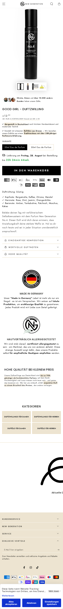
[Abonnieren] (59, 550)
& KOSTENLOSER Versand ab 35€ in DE (25, 119)
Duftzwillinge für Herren (46, 416)
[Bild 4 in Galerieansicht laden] (42, 86)
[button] (51, 3)
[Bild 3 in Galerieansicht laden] (35, 86)
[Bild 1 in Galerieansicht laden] (20, 86)
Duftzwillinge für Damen (16, 416)
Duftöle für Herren (46, 428)
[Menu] (4, 3)
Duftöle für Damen (16, 428)
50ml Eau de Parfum (41, 148)
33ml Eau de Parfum (14, 148)
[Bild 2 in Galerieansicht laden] (28, 86)
